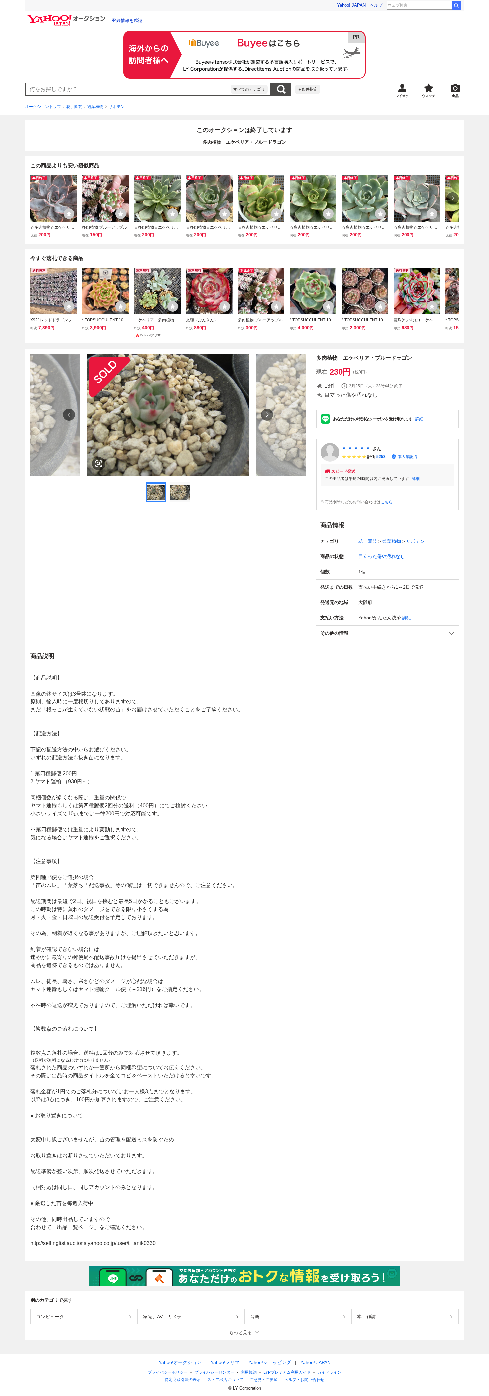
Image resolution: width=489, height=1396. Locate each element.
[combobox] (128, 89)
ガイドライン (329, 1372)
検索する (281, 89)
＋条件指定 (308, 89)
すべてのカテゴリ (249, 89)
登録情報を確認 (127, 20)
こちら (387, 502)
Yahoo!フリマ (225, 1362)
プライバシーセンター (214, 1372)
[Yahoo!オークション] (67, 16)
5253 (381, 456)
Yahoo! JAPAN (351, 5)
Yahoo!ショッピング (269, 1362)
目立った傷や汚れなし (381, 556)
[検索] (456, 5)
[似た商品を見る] (98, 463)
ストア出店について (225, 1379)
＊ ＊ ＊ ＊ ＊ (356, 448)
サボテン (117, 106)
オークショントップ (43, 106)
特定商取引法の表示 (183, 1379)
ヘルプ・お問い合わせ (304, 1379)
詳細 (419, 419)
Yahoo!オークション (180, 1362)
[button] (387, 633)
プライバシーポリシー (168, 1372)
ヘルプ (376, 5)
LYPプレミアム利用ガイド (287, 1372)
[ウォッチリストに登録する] (69, 213)
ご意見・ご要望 (264, 1379)
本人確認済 (407, 456)
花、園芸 (74, 106)
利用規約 (249, 1372)
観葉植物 (95, 106)
